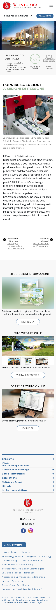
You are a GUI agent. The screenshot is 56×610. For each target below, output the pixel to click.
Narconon (29, 573)
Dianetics (25, 552)
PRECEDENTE (12, 239)
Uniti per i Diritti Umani (13, 581)
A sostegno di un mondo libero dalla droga (23, 577)
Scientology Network (12, 556)
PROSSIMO (44, 239)
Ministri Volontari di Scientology (17, 564)
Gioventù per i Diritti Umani (15, 585)
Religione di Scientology (39, 556)
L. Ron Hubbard (9, 552)
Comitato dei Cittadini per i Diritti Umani (22, 589)
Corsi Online (9, 477)
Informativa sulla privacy (25, 600)
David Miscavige (10, 560)
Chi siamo (8, 459)
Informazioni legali (34, 602)
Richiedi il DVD (45, 16)
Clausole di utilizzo (17, 602)
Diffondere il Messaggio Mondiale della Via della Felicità (15, 245)
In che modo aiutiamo (15, 15)
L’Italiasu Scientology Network (15, 464)
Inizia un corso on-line (32, 560)
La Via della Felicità (11, 573)
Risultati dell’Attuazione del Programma (41, 243)
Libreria (6, 486)
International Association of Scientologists (23, 569)
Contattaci (29, 519)
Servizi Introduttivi (13, 473)
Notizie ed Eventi (12, 482)
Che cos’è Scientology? (16, 469)
